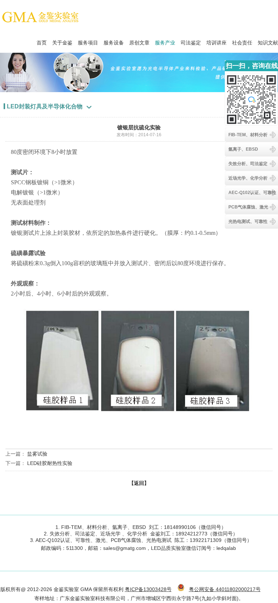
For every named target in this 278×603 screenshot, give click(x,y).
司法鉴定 (191, 41)
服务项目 (88, 41)
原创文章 (139, 41)
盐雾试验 (37, 454)
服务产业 (165, 41)
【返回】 (139, 483)
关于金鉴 (62, 41)
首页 (42, 41)
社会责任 (242, 41)
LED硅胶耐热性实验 (49, 463)
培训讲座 (216, 41)
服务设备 (114, 41)
